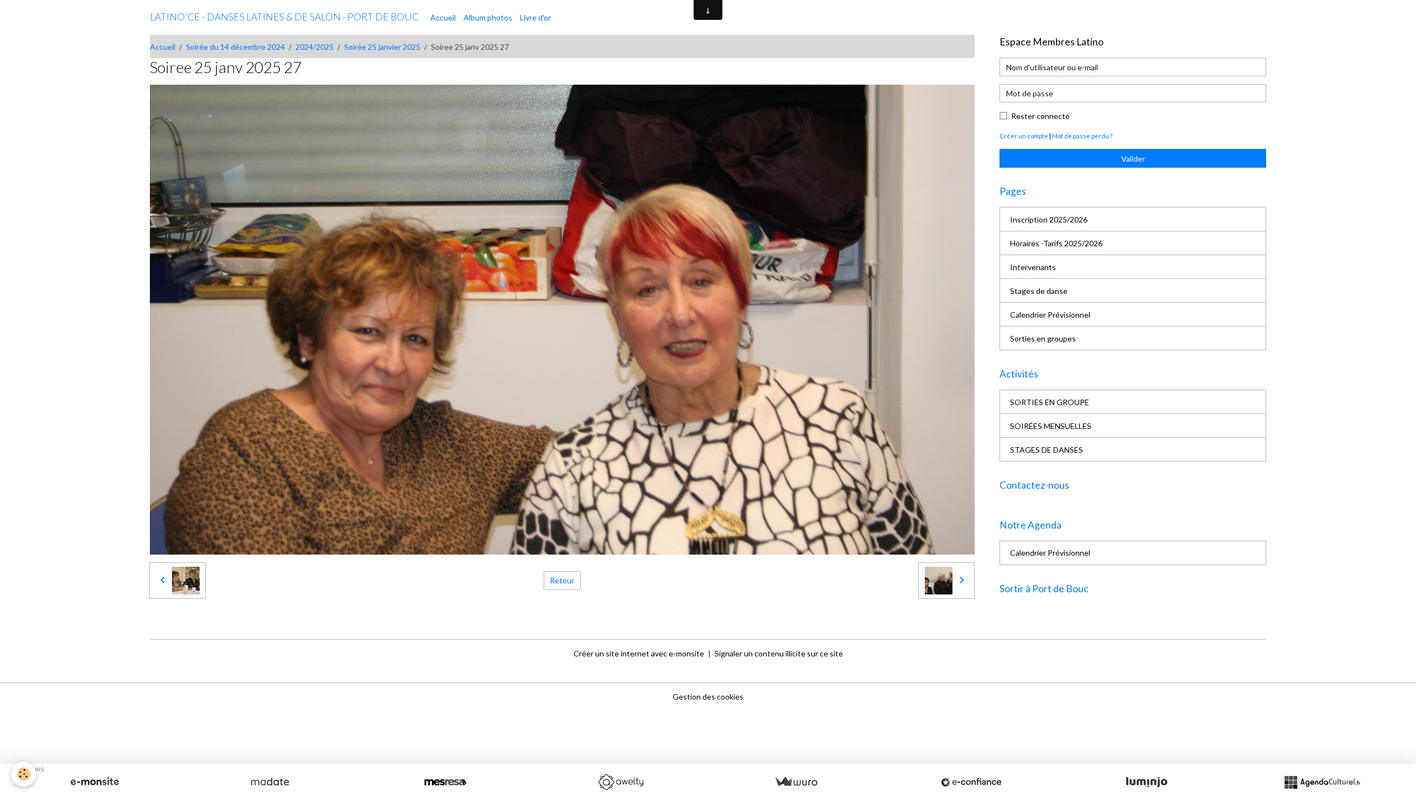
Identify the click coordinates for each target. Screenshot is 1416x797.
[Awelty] (620, 782)
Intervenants (1033, 267)
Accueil (443, 17)
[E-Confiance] (971, 782)
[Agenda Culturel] (1321, 782)
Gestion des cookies (708, 696)
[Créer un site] (94, 782)
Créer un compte (1023, 135)
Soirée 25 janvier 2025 (382, 46)
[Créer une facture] (795, 782)
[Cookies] (23, 774)
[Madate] (269, 782)
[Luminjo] (1146, 782)
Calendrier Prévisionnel (1050, 314)
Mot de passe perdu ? (1082, 135)
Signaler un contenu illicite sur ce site (779, 653)
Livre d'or (535, 17)
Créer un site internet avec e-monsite (639, 653)
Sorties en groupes (1043, 338)
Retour (562, 580)
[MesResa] (445, 782)
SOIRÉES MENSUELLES (1050, 426)
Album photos (488, 17)
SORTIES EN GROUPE (1049, 402)
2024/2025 (314, 46)
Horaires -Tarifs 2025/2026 (1056, 243)
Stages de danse (1039, 291)
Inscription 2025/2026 (1048, 219)
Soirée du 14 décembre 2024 (235, 46)
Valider (1133, 158)
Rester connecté (1040, 116)
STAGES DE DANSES (1046, 449)
